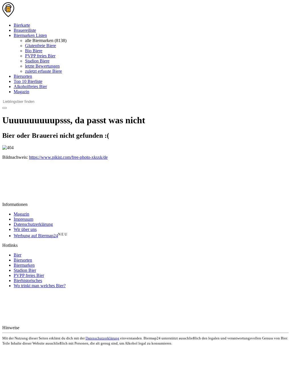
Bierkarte (22, 25)
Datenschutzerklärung (33, 224)
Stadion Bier (25, 270)
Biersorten (23, 76)
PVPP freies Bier (40, 55)
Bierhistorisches (28, 280)
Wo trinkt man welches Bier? (40, 285)
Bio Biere (33, 50)
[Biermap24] (8, 15)
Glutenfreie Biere (40, 45)
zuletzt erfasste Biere (43, 71)
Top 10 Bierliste (28, 81)
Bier (17, 255)
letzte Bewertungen (42, 66)
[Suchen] (4, 108)
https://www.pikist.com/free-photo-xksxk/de (68, 157)
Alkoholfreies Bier (30, 86)
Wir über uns (25, 229)
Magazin (21, 91)
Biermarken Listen (30, 35)
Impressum (23, 219)
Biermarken (24, 265)
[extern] (38, 327)
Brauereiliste (25, 30)
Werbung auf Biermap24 (36, 235)
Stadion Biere (37, 61)
